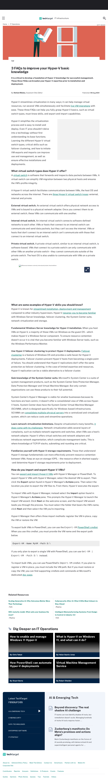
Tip (12, 61)
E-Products (44, 771)
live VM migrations (80, 106)
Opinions (13, 777)
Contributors (7, 771)
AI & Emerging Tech (16, 711)
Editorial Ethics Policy (19, 763)
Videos (53, 777)
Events (52, 771)
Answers (25, 771)
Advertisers (58, 763)
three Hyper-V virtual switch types (70, 194)
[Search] (104, 18)
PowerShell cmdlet (88, 527)
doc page (27, 575)
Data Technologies (16, 724)
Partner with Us (70, 763)
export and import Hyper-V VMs (36, 474)
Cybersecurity (14, 718)
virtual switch (20, 175)
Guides (5, 777)
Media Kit (81, 763)
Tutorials (46, 777)
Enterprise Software (17, 731)
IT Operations (15, 24)
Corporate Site (8, 765)
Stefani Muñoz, (20, 93)
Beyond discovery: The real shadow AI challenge (72, 709)
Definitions (34, 771)
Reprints (17, 771)
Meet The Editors (36, 763)
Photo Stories (23, 777)
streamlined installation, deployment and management (62, 309)
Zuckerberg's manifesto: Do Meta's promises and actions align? (73, 731)
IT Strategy (13, 737)
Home (5, 24)
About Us (6, 763)
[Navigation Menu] (3, 18)
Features (61, 771)
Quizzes (33, 777)
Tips (39, 777)
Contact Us (48, 763)
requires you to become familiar (79, 313)
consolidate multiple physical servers (44, 412)
